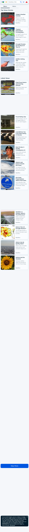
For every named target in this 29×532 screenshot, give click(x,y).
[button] (27, 516)
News (5, 6)
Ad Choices (12, 525)
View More (14, 466)
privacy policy (5, 522)
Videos (14, 6)
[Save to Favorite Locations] (6, 2)
